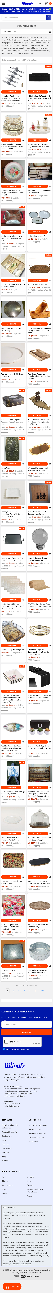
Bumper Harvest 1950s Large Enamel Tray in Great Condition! (12, 192)
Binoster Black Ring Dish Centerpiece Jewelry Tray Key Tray (40, 748)
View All (30, 1196)
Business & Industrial (38, 1133)
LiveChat (8, 1104)
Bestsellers (7, 1136)
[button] (49, 31)
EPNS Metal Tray (8, 970)
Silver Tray (5, 468)
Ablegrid (30, 1177)
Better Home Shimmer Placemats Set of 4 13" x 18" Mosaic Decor (12, 606)
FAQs (4, 1140)
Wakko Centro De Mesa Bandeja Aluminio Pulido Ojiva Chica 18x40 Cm (11, 748)
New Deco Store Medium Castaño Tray (38, 926)
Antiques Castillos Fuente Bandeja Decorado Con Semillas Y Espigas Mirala (38, 794)
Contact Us (7, 1148)
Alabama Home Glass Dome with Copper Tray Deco (39, 839)
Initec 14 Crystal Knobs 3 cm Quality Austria (38, 559)
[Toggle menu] (3, 3)
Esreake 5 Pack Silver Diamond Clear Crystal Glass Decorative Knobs (11, 98)
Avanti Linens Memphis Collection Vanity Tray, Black (39, 882)
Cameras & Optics (36, 1137)
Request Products (9, 1132)
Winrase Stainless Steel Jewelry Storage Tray (38, 469)
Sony (29, 1181)
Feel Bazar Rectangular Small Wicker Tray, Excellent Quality (39, 376)
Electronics (33, 1141)
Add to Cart (11, 92)
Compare (23, 92)
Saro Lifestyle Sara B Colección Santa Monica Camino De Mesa (11, 927)
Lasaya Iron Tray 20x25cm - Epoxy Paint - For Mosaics (12, 559)
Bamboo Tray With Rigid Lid (12, 650)
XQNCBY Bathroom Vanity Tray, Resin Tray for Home (39, 145)
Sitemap (5, 1160)
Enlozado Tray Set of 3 (37, 236)
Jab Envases (7, 1185)
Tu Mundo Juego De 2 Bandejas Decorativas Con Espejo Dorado (39, 652)
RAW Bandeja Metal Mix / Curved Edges (11, 882)
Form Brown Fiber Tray (37, 284)
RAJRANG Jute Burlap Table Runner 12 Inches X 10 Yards (39, 605)
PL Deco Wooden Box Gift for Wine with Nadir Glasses (13, 285)
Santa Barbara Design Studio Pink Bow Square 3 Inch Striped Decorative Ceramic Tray (11, 698)
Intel (4, 1177)
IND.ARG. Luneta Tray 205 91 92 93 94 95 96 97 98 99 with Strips (39, 98)
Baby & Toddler (35, 1129)
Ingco (4, 1193)
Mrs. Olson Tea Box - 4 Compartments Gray (37, 513)
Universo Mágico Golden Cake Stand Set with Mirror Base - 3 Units (12, 146)
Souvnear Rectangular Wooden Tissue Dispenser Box (12, 422)
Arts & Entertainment (38, 1125)
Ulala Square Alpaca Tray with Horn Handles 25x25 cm (11, 238)
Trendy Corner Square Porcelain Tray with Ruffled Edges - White (12, 514)
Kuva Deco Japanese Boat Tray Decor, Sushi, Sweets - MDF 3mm (39, 422)
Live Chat (6, 1152)
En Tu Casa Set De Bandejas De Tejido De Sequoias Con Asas (39, 330)
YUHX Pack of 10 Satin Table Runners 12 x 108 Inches (39, 696)
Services (5, 1144)
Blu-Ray (5, 1181)
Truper (30, 1185)
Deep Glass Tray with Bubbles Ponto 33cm (10, 839)
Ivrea (4, 1189)
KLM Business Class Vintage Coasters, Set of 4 (13, 793)
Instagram (23, 1245)
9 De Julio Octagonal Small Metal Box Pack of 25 (39, 971)
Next (43, 991)
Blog (4, 1156)
